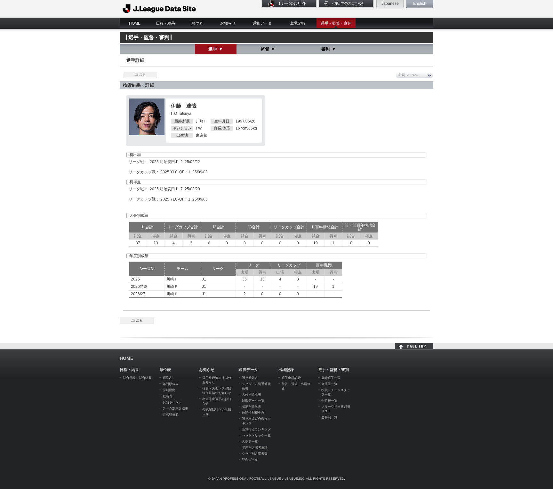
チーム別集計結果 (175, 408)
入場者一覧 (250, 441)
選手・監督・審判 (336, 23)
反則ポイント (172, 402)
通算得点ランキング (256, 429)
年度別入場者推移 (255, 447)
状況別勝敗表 (251, 406)
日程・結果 (165, 23)
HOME (134, 23)
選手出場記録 (291, 378)
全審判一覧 (329, 417)
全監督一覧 (329, 400)
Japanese (390, 3)
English (419, 3)
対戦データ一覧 (253, 400)
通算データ (262, 23)
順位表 (197, 23)
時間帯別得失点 (253, 412)
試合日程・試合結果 (137, 378)
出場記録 (297, 23)
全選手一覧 (329, 384)
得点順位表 (171, 414)
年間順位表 (171, 384)
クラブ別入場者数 (255, 453)
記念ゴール (250, 459)
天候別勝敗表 (251, 394)
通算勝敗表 (250, 378)
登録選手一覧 (331, 378)
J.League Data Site (159, 8)
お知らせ (228, 23)
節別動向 (169, 390)
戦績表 (167, 396)
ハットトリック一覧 (256, 435)
